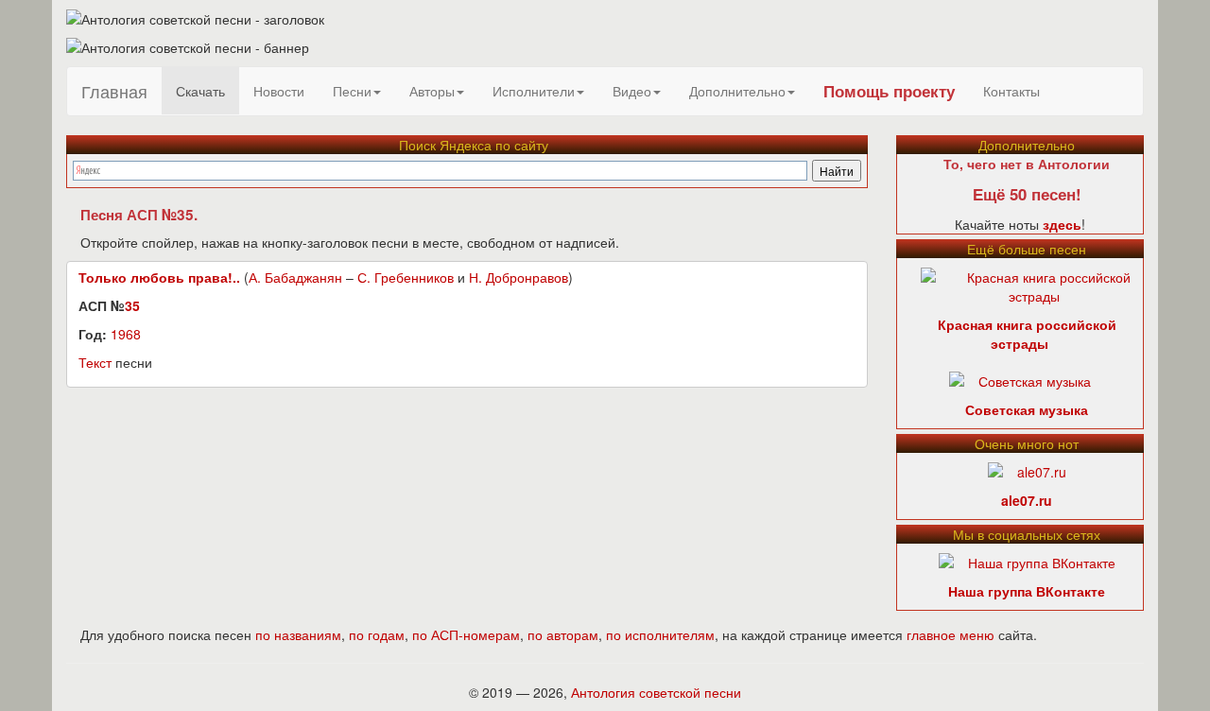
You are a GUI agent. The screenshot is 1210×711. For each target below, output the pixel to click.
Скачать (200, 90)
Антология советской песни (656, 692)
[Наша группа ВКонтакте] (1027, 560)
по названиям (298, 634)
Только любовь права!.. (159, 277)
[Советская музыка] (1020, 379)
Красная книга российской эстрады (1027, 334)
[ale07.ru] (1027, 469)
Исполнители (534, 90)
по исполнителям (660, 634)
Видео (632, 90)
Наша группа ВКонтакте (1026, 590)
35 (132, 305)
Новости (278, 90)
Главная (114, 90)
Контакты (1011, 90)
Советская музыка (1026, 409)
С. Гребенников (405, 277)
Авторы (432, 90)
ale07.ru (1026, 500)
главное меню (950, 634)
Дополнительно (737, 90)
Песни (352, 90)
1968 (126, 333)
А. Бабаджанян (295, 277)
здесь (1062, 224)
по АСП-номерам (466, 634)
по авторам (562, 634)
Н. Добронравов (518, 277)
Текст (95, 362)
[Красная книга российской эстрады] (1034, 284)
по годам (377, 634)
